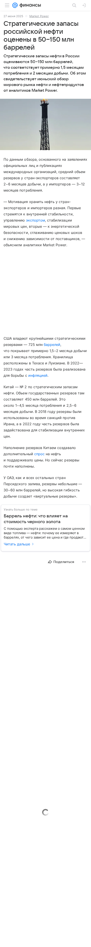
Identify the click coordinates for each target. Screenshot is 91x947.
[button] (45, 125)
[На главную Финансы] (29, 5)
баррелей (52, 344)
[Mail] (15, 5)
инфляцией (37, 375)
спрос (39, 454)
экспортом (35, 220)
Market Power (39, 16)
